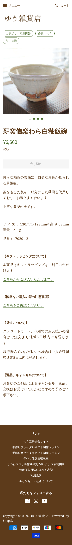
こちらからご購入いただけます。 (28, 279)
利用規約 (36, 475)
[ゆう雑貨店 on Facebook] (27, 501)
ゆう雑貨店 (40, 516)
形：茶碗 (11, 41)
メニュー (14, 5)
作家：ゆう (45, 33)
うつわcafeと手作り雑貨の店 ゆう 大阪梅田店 (36, 464)
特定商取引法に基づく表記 (36, 470)
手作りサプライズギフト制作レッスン (36, 453)
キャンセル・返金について (36, 481)
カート (64, 6)
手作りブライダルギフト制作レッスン (36, 447)
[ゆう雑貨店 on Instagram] (36, 501)
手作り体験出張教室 (36, 458)
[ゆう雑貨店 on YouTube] (44, 501)
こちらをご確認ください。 (23, 305)
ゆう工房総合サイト (36, 441)
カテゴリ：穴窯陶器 (18, 33)
